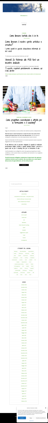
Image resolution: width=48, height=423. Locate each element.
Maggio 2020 (24, 332)
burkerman (32, 255)
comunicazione (14, 259)
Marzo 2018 (24, 370)
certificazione (15, 257)
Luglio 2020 (24, 327)
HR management (17, 266)
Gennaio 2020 (24, 340)
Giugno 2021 (24, 302)
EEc (35, 259)
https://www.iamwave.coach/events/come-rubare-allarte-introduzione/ (23, 74)
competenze (32, 257)
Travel (24, 235)
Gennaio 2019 (24, 348)
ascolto (15, 253)
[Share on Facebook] (23, 81)
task (17, 274)
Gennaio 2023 (24, 284)
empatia (18, 261)
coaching (26, 257)
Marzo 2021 (24, 307)
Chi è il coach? (24, 214)
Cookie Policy (31, 420)
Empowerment (24, 261)
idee (23, 266)
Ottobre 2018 (24, 355)
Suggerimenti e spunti (26, 117)
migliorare (16, 268)
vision (26, 274)
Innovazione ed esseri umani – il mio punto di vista (24, 196)
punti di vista (22, 272)
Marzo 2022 (24, 294)
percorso (26, 268)
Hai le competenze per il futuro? (24, 201)
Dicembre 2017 (24, 378)
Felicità (32, 264)
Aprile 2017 (24, 393)
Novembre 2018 (24, 353)
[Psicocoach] (24, 11)
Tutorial (24, 237)
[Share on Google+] (25, 81)
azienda (19, 255)
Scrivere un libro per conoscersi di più (24, 199)
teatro (21, 274)
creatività (30, 259)
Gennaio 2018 (24, 375)
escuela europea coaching (19, 264)
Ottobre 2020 (24, 320)
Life (24, 220)
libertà (32, 266)
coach (21, 257)
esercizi (27, 264)
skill (33, 272)
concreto (20, 259)
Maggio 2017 (24, 391)
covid (26, 259)
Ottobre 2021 (24, 299)
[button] (45, 408)
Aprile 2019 (24, 345)
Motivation (24, 222)
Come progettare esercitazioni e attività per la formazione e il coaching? (24, 121)
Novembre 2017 (24, 380)
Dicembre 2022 (24, 287)
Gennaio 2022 (24, 297)
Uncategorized (24, 240)
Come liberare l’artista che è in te (24, 35)
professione (25, 270)
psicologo (30, 270)
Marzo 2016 (24, 398)
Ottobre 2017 (24, 383)
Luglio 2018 (24, 360)
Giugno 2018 (24, 363)
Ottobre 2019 (24, 343)
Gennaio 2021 (24, 312)
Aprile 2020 (24, 335)
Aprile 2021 (24, 305)
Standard (24, 33)
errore (30, 261)
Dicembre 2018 (24, 350)
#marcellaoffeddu (23, 251)
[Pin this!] (27, 81)
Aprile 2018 (24, 368)
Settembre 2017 (24, 386)
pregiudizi (32, 268)
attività (33, 253)
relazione (28, 272)
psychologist (16, 272)
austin (15, 255)
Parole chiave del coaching (24, 225)
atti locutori (27, 253)
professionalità (17, 270)
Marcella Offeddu (27, 38)
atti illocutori (21, 253)
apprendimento (31, 251)
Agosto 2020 (24, 325)
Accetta (21, 418)
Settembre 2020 (24, 322)
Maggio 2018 (24, 365)
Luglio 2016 (24, 396)
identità (27, 266)
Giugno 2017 (24, 388)
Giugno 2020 (24, 330)
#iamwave (15, 251)
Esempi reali (19, 117)
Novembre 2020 (24, 317)
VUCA (30, 274)
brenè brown (25, 255)
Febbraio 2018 (24, 373)
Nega (31, 418)
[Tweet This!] (21, 81)
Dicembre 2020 (24, 315)
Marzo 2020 (24, 337)
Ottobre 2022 (24, 289)
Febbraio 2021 (24, 310)
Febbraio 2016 (24, 401)
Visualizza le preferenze (41, 418)
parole (21, 268)
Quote (24, 227)
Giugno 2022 (24, 292)
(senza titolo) (24, 194)
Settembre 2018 (24, 358)
